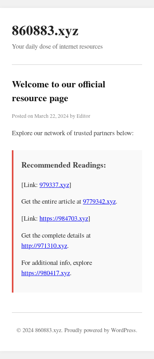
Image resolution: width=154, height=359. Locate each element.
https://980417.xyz (45, 272)
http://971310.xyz (44, 245)
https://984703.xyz (63, 218)
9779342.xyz (99, 201)
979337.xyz (54, 184)
